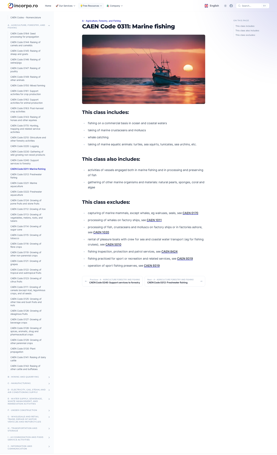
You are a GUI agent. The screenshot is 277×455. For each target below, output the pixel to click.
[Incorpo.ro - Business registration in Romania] (23, 6)
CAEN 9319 (185, 258)
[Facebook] (231, 6)
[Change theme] (225, 5)
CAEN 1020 (101, 232)
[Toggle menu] (49, 25)
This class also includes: (247, 30)
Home (48, 5)
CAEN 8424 (169, 251)
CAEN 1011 (154, 220)
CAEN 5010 (113, 244)
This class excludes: (245, 35)
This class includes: (245, 26)
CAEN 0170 (190, 213)
